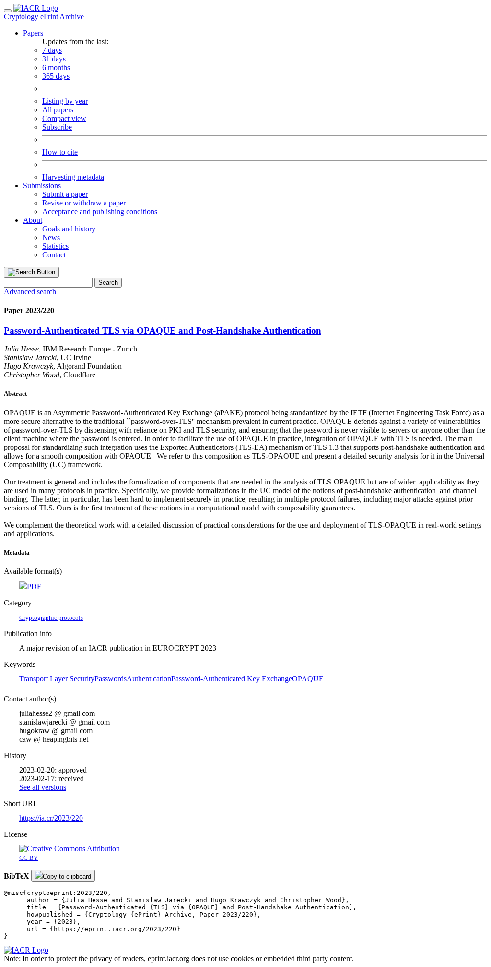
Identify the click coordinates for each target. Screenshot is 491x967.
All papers (57, 110)
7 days (52, 50)
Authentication (149, 679)
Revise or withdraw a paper (84, 203)
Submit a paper (65, 194)
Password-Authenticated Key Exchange (231, 679)
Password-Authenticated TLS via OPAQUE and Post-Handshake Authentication (162, 331)
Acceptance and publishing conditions (99, 211)
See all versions (42, 787)
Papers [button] (33, 33)
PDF (34, 586)
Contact (54, 255)
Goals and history (68, 229)
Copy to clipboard (67, 876)
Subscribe (57, 127)
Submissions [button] (42, 185)
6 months (56, 67)
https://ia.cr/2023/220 (51, 818)
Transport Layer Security (56, 679)
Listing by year (65, 101)
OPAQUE (308, 679)
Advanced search (30, 292)
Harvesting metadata (73, 177)
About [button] (32, 220)
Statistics (55, 246)
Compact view (64, 118)
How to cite (60, 152)
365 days (56, 76)
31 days (54, 59)
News (51, 237)
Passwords (110, 679)
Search (108, 282)
